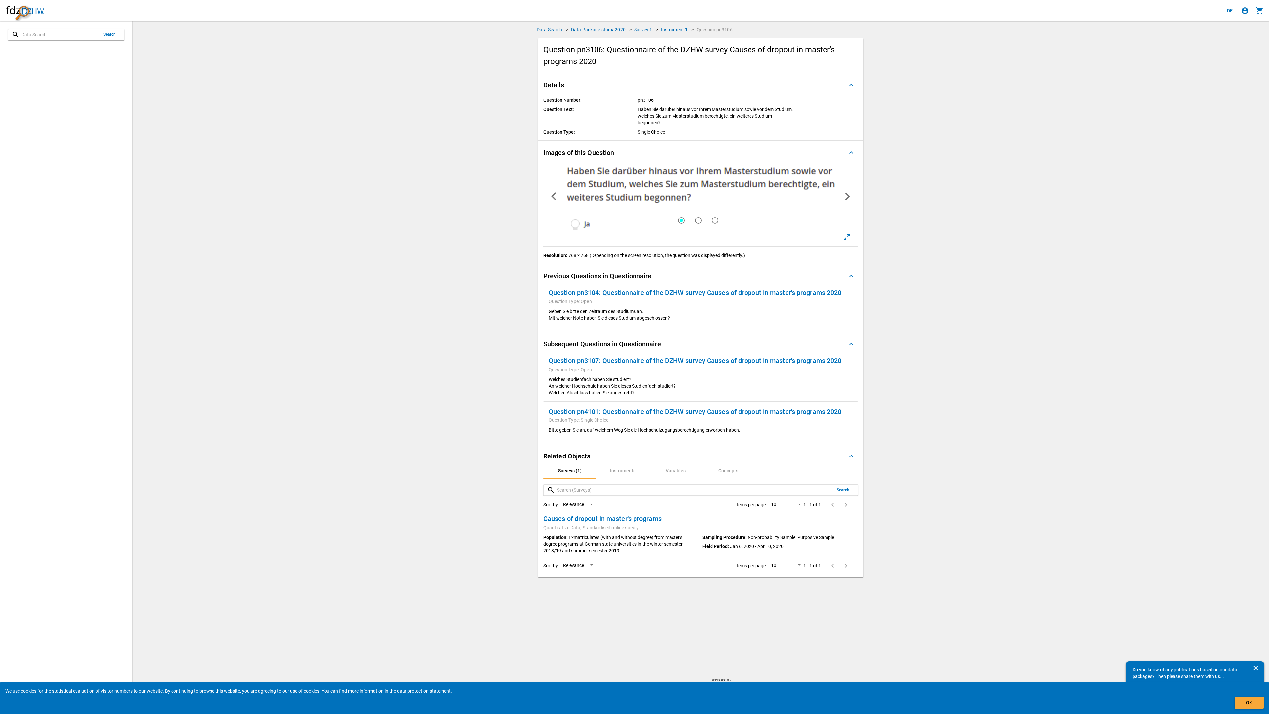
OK (1249, 702)
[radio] (683, 220)
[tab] (569, 471)
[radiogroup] (700, 220)
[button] (700, 85)
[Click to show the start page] (25, 10)
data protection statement (424, 691)
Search (109, 34)
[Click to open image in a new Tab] (846, 237)
